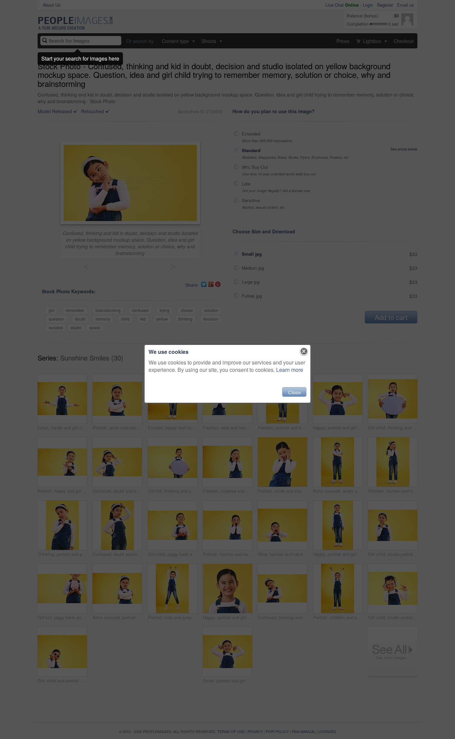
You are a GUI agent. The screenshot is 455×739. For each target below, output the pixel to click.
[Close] (304, 352)
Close (294, 391)
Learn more (289, 369)
